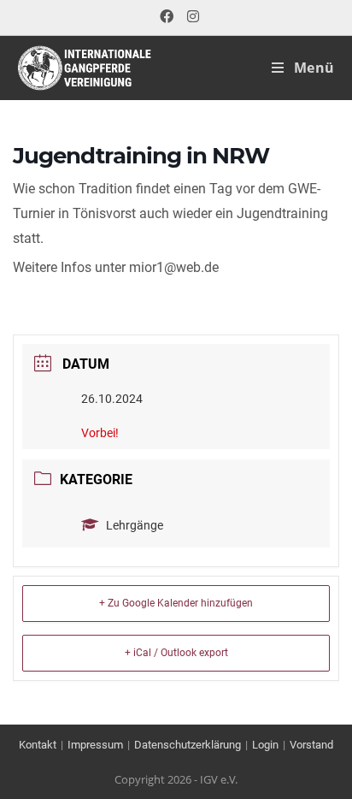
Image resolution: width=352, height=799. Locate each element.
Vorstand (311, 744)
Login (265, 744)
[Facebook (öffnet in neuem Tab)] (166, 17)
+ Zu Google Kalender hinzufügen (176, 603)
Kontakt (37, 744)
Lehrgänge (134, 525)
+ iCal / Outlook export (176, 653)
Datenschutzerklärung (187, 744)
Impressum (95, 744)
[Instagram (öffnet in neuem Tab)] (189, 17)
